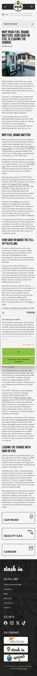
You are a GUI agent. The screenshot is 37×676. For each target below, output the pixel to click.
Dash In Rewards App (12, 585)
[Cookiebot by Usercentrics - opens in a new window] (26, 313)
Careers (7, 608)
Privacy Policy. (22, 669)
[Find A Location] (31, 6)
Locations (8, 589)
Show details (26, 344)
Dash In (17, 202)
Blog (6, 14)
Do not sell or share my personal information (18, 360)
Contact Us (8, 603)
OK (18, 352)
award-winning (21, 420)
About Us (7, 598)
